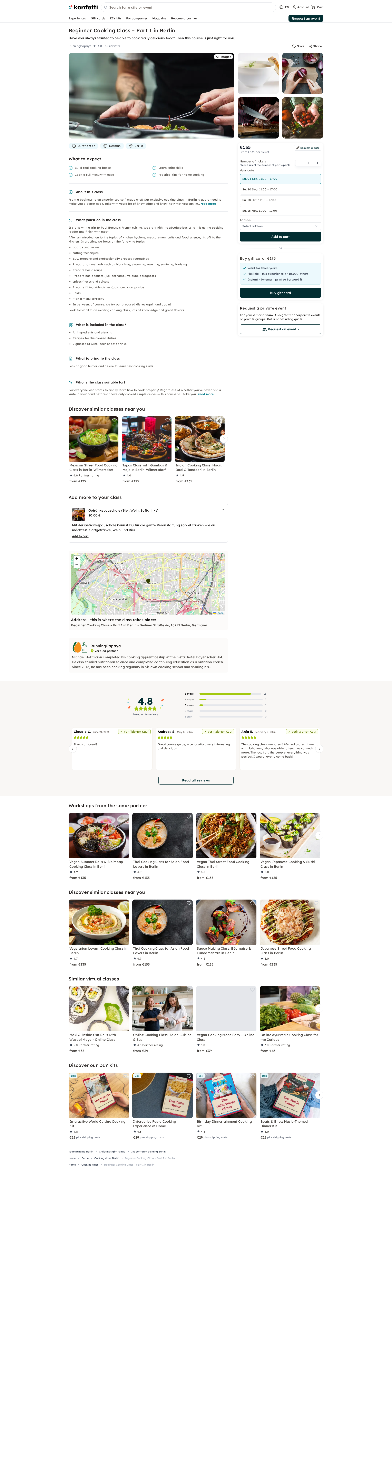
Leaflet (220, 613)
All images (223, 57)
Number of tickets (253, 161)
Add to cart (280, 237)
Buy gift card (280, 293)
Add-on (245, 220)
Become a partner (184, 18)
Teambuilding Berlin (81, 1151)
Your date (247, 170)
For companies (137, 18)
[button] (148, 581)
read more (208, 204)
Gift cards (98, 18)
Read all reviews (196, 780)
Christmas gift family (112, 1151)
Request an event (306, 18)
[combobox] (188, 7)
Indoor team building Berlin (148, 1151)
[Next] (223, 439)
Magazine (159, 18)
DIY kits (116, 18)
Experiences (77, 18)
